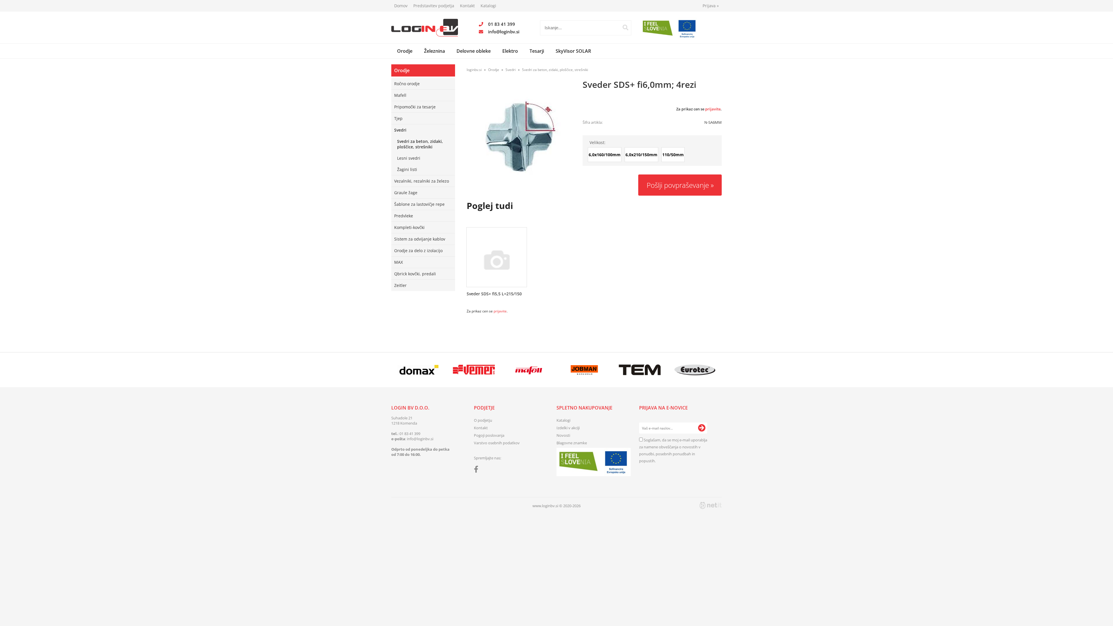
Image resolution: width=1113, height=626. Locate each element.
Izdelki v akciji (568, 427)
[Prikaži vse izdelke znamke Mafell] (529, 370)
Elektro (510, 51)
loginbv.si (474, 69)
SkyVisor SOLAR (573, 51)
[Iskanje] (625, 27)
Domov (401, 5)
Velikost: (597, 142)
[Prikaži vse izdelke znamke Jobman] (584, 370)
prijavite (713, 109)
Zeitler (400, 285)
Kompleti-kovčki (409, 227)
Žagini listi (407, 169)
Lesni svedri (408, 158)
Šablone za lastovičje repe (419, 204)
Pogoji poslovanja (489, 435)
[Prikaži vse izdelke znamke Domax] (419, 370)
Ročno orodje (407, 83)
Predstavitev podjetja (433, 5)
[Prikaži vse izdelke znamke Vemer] (474, 370)
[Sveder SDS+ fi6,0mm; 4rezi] (519, 136)
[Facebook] (477, 470)
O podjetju (483, 420)
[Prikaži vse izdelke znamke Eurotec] (695, 370)
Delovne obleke (474, 51)
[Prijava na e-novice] (701, 428)
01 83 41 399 (501, 24)
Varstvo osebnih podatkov (497, 442)
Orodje (404, 51)
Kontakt (467, 5)
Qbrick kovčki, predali (415, 273)
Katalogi (488, 5)
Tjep (398, 118)
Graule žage (405, 192)
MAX (398, 262)
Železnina (434, 51)
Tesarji (537, 51)
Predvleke (403, 216)
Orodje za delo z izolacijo (418, 250)
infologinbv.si (503, 31)
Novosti (563, 435)
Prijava (711, 5)
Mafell (400, 95)
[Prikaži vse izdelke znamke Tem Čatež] (640, 370)
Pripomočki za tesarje (415, 107)
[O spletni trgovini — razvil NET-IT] (711, 505)
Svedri (400, 130)
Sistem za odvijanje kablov (419, 239)
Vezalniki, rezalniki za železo (421, 181)
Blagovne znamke (571, 442)
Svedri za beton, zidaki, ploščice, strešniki (420, 144)
